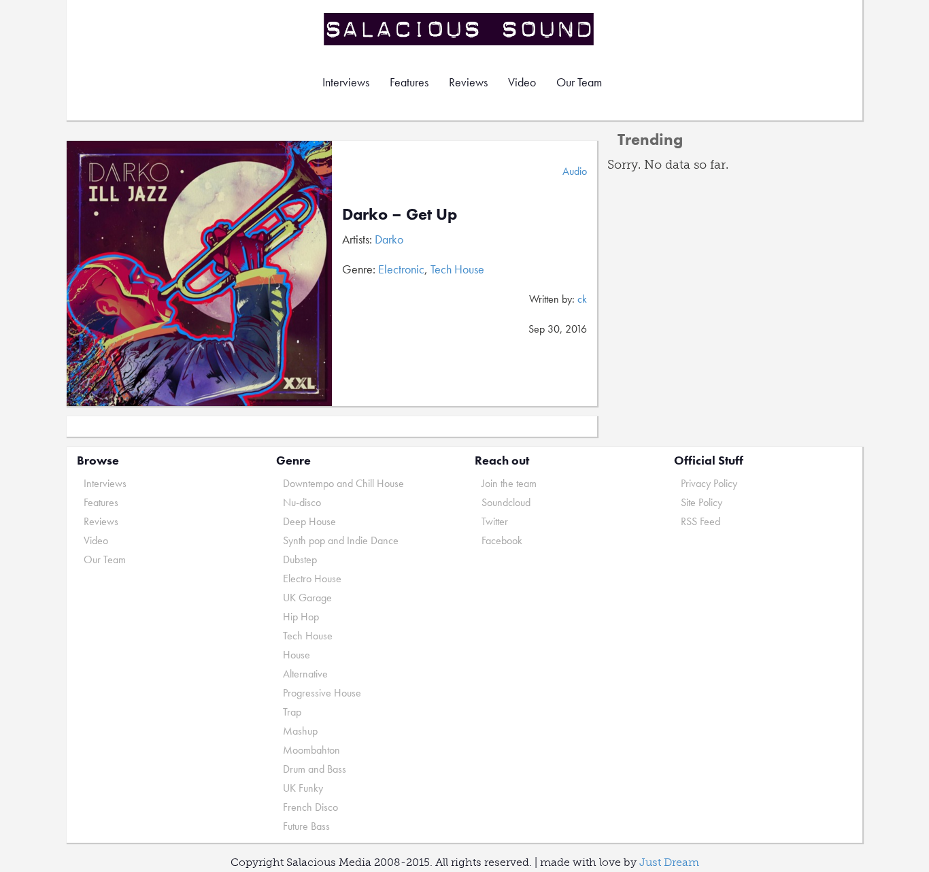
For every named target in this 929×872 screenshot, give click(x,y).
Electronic (401, 269)
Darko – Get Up (399, 213)
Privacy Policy (709, 483)
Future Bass (306, 826)
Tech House (457, 269)
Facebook (502, 540)
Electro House (312, 578)
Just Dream (669, 862)
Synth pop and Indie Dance (341, 540)
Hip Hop (301, 616)
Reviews (468, 82)
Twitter (495, 521)
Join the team (509, 483)
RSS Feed (700, 521)
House (296, 655)
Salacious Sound (459, 29)
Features (409, 82)
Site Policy (701, 502)
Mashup (300, 731)
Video (522, 82)
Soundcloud (506, 502)
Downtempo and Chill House (343, 483)
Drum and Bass (314, 769)
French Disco (310, 807)
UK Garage (307, 597)
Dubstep (300, 559)
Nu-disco (302, 502)
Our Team (579, 82)
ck (582, 299)
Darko (389, 239)
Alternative (305, 674)
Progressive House (322, 693)
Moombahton (311, 750)
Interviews (345, 82)
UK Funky (303, 788)
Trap (292, 712)
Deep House (309, 521)
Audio (574, 171)
